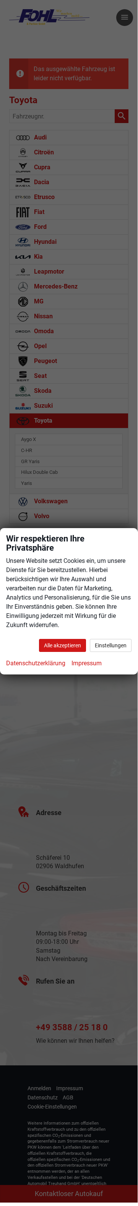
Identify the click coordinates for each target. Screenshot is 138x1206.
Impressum (86, 663)
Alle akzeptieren (62, 645)
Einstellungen (111, 645)
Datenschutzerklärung (35, 663)
